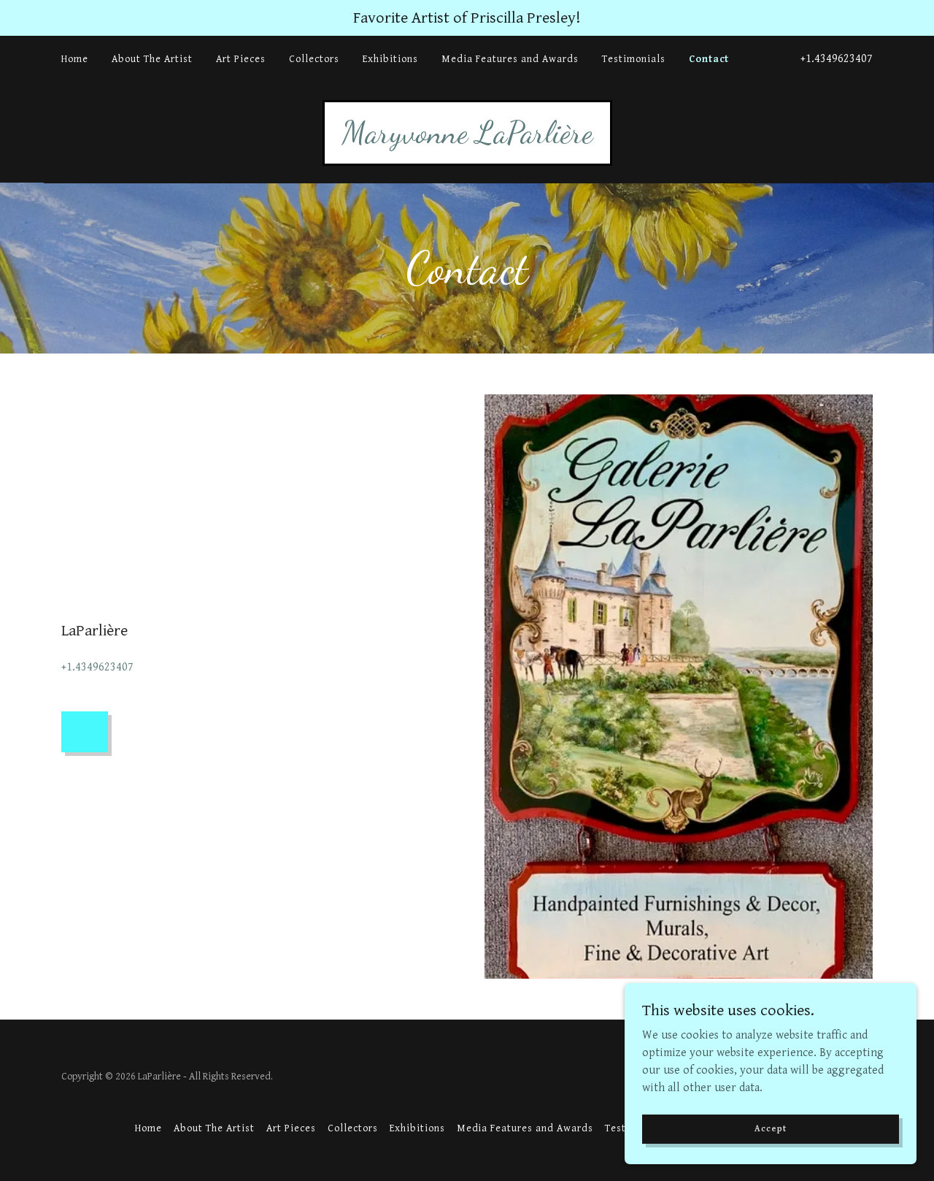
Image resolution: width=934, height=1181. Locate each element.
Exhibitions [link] (390, 59)
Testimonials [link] (633, 59)
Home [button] (148, 1128)
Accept (770, 1129)
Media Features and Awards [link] (510, 59)
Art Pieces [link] (241, 59)
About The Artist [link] (152, 59)
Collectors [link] (314, 59)
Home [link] (74, 59)
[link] (467, 139)
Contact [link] (709, 59)
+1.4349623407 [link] (836, 59)
